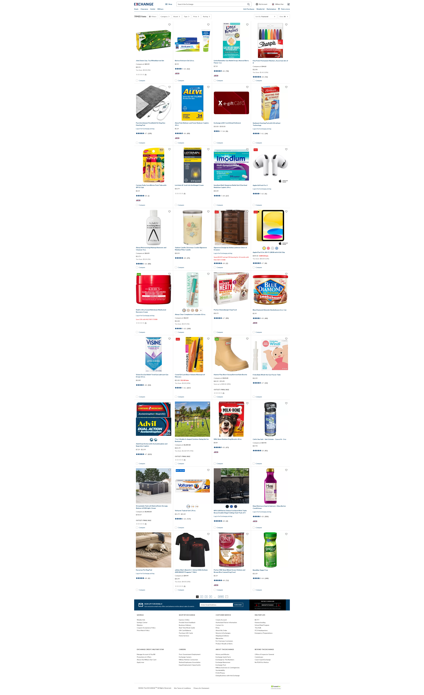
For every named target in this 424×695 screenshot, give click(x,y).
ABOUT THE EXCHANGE (225, 649)
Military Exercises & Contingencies (228, 668)
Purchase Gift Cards (186, 633)
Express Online (184, 620)
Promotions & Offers (144, 657)
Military (160, 9)
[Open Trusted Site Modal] (276, 687)
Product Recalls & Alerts (224, 644)
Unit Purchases (248, 9)
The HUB (258, 628)
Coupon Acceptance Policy (146, 628)
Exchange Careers (185, 657)
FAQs (218, 628)
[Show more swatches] (201, 310)
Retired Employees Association (189, 662)
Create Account (221, 620)
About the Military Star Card (146, 660)
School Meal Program (262, 625)
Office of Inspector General (264, 654)
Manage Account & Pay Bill (146, 654)
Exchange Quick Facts (223, 657)
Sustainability (220, 670)
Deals (136, 9)
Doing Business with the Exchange (228, 675)
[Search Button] (248, 4)
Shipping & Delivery (222, 636)
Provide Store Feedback (187, 622)
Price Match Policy (143, 630)
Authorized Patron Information (226, 622)
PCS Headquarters (261, 630)
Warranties (219, 638)
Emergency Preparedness (264, 633)
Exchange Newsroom (223, 662)
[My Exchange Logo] (148, 4)
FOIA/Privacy (220, 673)
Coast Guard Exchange (263, 660)
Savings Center (142, 622)
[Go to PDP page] (153, 40)
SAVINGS (140, 615)
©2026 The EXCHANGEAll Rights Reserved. (154, 688)
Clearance (144, 9)
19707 (221, 597)
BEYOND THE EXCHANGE (264, 649)
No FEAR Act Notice (262, 662)
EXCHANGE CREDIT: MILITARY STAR (150, 649)
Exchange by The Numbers (225, 660)
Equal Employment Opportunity (190, 665)
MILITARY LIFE (260, 615)
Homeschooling (260, 622)
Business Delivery (185, 625)
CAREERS (182, 649)
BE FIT (257, 620)
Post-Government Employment (190, 654)
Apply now (140, 662)
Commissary (259, 657)
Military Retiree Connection (188, 660)
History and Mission (222, 654)
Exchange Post (221, 665)
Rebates (140, 625)
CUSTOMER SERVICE (223, 615)
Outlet (152, 9)
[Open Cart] (288, 4)
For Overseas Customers (224, 641)
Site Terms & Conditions (182, 688)
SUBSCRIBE (238, 605)
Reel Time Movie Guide (187, 628)
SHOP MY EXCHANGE (187, 615)
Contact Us (220, 625)
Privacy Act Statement (201, 688)
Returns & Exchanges (223, 633)
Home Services (184, 636)
